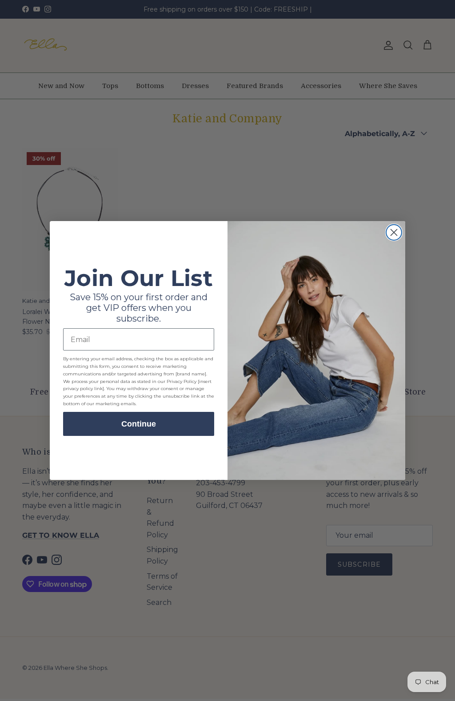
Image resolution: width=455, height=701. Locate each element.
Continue (138, 423)
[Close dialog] (394, 232)
